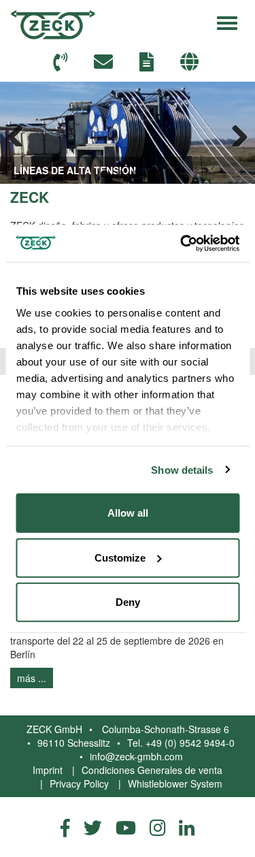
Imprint (48, 770)
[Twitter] (93, 827)
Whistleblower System (175, 783)
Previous (20, 132)
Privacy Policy (79, 783)
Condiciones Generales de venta (152, 770)
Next (234, 132)
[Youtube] (126, 827)
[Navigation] (227, 21)
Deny (128, 602)
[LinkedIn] (186, 827)
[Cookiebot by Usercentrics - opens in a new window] (181, 243)
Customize (120, 557)
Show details (182, 469)
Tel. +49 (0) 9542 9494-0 (181, 742)
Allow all (127, 513)
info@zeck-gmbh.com (136, 756)
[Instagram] (157, 827)
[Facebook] (65, 827)
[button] (191, 62)
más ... (31, 678)
